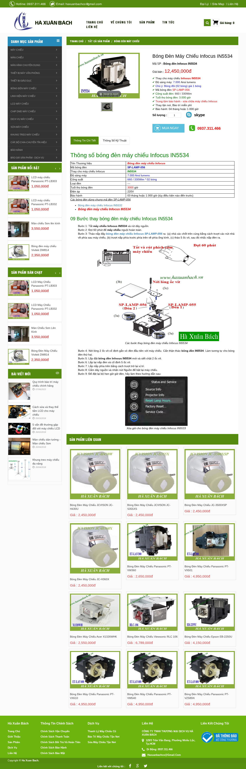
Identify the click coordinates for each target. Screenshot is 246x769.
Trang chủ (94, 22)
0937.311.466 (209, 128)
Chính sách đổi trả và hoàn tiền (60, 742)
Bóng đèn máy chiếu (126, 41)
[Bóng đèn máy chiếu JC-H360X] (86, 545)
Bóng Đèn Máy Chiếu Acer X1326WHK (93, 636)
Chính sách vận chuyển (55, 731)
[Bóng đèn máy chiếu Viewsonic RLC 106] (143, 615)
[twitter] (145, 766)
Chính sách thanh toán (55, 736)
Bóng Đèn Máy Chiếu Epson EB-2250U (208, 636)
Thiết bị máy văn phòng (25, 73)
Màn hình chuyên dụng (25, 65)
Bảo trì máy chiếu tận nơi (104, 736)
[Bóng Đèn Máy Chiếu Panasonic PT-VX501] (201, 545)
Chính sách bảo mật (53, 753)
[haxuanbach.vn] (219, 737)
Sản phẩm (147, 22)
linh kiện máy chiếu (23, 96)
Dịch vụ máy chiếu (22, 119)
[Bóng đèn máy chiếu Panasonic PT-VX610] (86, 673)
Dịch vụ (12, 747)
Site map (218, 4)
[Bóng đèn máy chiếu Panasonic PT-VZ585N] (201, 673)
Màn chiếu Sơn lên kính (45, 223)
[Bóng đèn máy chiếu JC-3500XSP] (201, 471)
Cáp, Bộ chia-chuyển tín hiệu (29, 142)
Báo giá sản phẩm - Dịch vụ (27, 157)
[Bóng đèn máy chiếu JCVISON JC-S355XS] (143, 471)
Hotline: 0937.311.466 (31, 4)
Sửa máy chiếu (20, 127)
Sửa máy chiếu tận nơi (102, 742)
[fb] (129, 766)
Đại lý (204, 4)
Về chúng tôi (121, 22)
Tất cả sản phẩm (99, 41)
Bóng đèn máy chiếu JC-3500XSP (205, 505)
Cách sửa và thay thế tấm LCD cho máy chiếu (45, 410)
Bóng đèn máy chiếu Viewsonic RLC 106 (152, 636)
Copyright (13, 760)
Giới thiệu (14, 736)
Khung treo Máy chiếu (25, 134)
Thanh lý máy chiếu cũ (102, 731)
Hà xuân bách (53, 22)
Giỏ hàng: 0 (227, 22)
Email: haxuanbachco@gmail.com (79, 4)
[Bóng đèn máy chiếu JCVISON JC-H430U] (86, 471)
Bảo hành (17, 150)
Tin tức (168, 22)
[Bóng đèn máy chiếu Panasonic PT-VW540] (143, 673)
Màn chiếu (17, 57)
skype (199, 115)
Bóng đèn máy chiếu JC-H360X (89, 579)
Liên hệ (233, 4)
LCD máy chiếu (20, 103)
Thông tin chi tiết (84, 140)
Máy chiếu (17, 50)
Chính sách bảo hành (54, 747)
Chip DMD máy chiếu (23, 111)
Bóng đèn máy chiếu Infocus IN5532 (100, 205)
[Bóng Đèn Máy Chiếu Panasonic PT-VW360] (143, 545)
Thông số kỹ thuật (114, 140)
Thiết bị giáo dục (21, 80)
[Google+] (136, 766)
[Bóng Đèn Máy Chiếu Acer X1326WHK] (86, 615)
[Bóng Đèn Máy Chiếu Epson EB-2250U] (201, 615)
